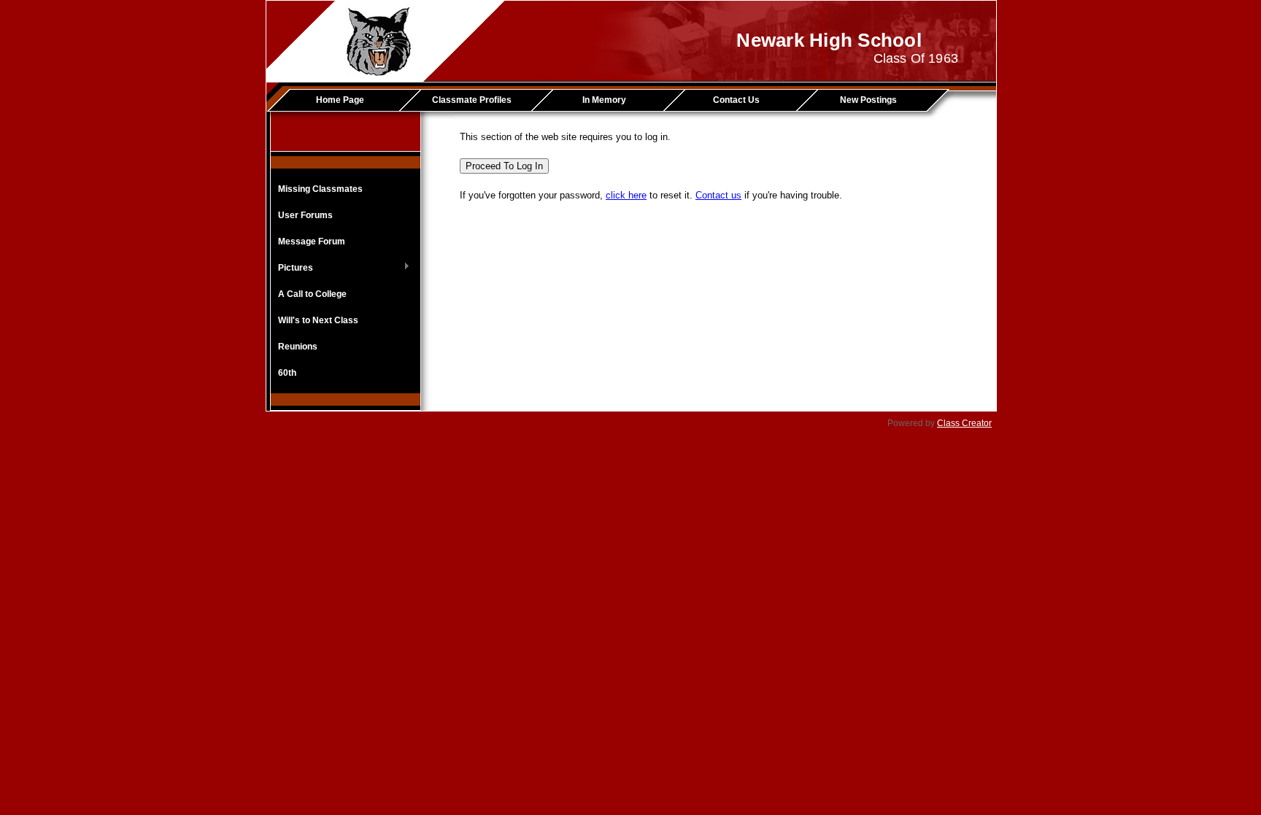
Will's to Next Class (318, 320)
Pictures (292, 268)
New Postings (868, 100)
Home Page (340, 100)
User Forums (305, 215)
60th (287, 373)
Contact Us (736, 100)
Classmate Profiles (472, 100)
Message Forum (311, 241)
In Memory (604, 100)
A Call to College (312, 294)
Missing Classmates (320, 189)
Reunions (297, 346)
